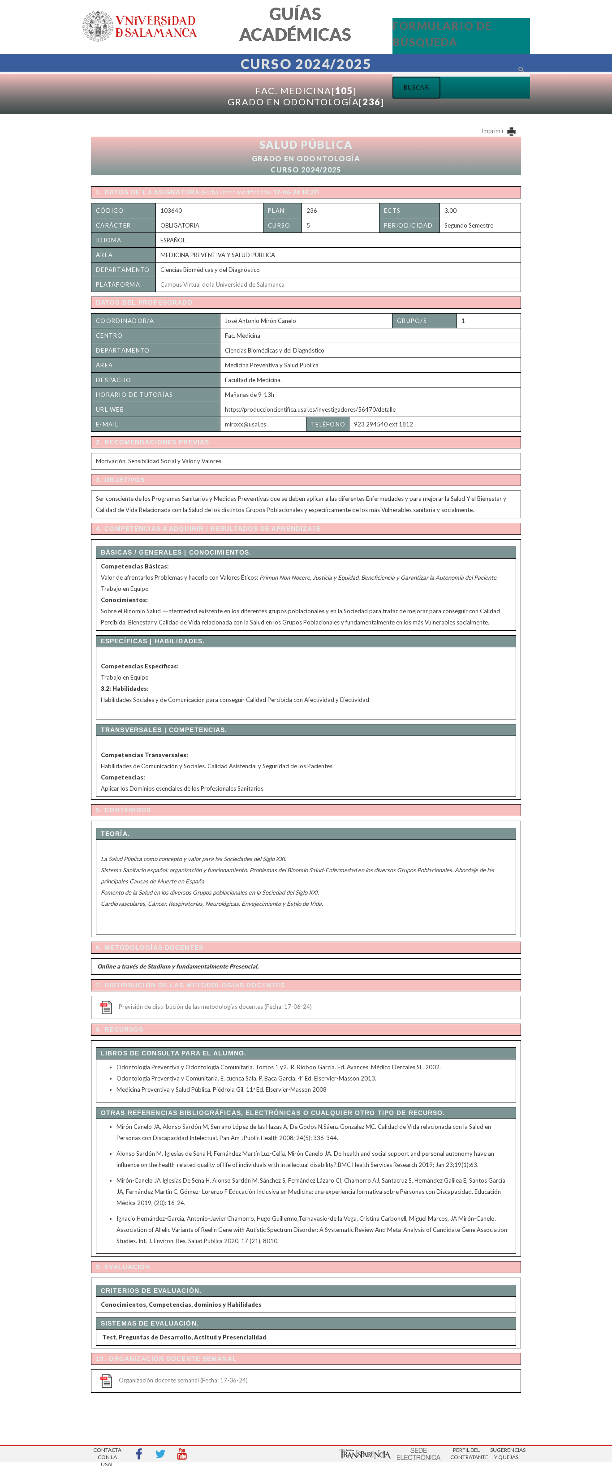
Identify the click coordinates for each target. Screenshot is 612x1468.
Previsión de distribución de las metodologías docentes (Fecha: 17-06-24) (215, 1006)
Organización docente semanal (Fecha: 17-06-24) (183, 1380)
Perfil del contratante (466, 1453)
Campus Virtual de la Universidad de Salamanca (222, 284)
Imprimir (493, 130)
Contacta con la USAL (107, 1454)
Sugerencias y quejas (506, 1453)
